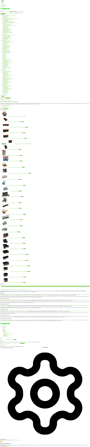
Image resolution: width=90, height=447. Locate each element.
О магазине (4, 326)
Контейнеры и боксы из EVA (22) (6, 105)
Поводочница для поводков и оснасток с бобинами (27, 295)
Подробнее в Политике (9, 445)
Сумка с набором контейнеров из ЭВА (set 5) (15, 243)
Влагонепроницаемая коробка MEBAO (82, 305)
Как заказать (4, 330)
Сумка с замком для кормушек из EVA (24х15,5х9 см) (16, 138)
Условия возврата (5, 332)
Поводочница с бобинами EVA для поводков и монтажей (15, 214)
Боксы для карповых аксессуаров (24, 300)
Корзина (1, 337)
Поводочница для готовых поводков (14, 121)
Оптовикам (4, 331)
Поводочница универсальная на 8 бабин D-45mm (12, 155)
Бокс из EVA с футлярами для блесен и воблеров (13, 116)
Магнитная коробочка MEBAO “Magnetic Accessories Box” (70, 305)
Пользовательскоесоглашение (5, 334)
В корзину (3, 96)
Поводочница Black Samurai (13, 208)
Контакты (3, 3)
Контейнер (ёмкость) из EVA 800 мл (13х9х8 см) (15, 282)
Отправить (15, 339)
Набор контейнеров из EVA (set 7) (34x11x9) (15, 237)
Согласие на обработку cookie (6, 335)
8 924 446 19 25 (14, 12)
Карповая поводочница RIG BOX (14, 196)
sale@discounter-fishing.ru (45, 347)
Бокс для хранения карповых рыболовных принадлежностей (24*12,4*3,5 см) (17, 173)
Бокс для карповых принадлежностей (12, 202)
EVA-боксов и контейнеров (38, 320)
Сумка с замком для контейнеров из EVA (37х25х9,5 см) (16, 127)
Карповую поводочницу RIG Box (11, 320)
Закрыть (1, 345)
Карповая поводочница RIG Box (14, 219)
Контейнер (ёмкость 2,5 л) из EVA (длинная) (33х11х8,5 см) (17, 260)
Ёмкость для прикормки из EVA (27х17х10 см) (15, 132)
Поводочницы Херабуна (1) (5, 107)
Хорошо (1, 441)
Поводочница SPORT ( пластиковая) (12, 179)
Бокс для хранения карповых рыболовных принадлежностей (13, 185)
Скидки (3, 2)
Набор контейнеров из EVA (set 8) (13, 311)
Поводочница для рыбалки (13, 149)
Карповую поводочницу (4, 320)
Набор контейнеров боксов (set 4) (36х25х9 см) (15, 248)
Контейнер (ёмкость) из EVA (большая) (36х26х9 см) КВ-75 (17, 254)
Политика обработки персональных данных (8, 333)
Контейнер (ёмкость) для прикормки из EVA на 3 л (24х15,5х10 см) (18, 271)
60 (4, 109)
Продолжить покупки (4, 95)
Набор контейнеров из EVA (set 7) (4, 311)
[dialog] (45, 395)
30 (3, 109)
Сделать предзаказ (22, 343)
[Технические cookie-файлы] (7, 446)
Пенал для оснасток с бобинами (12, 295)
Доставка (3, 1)
